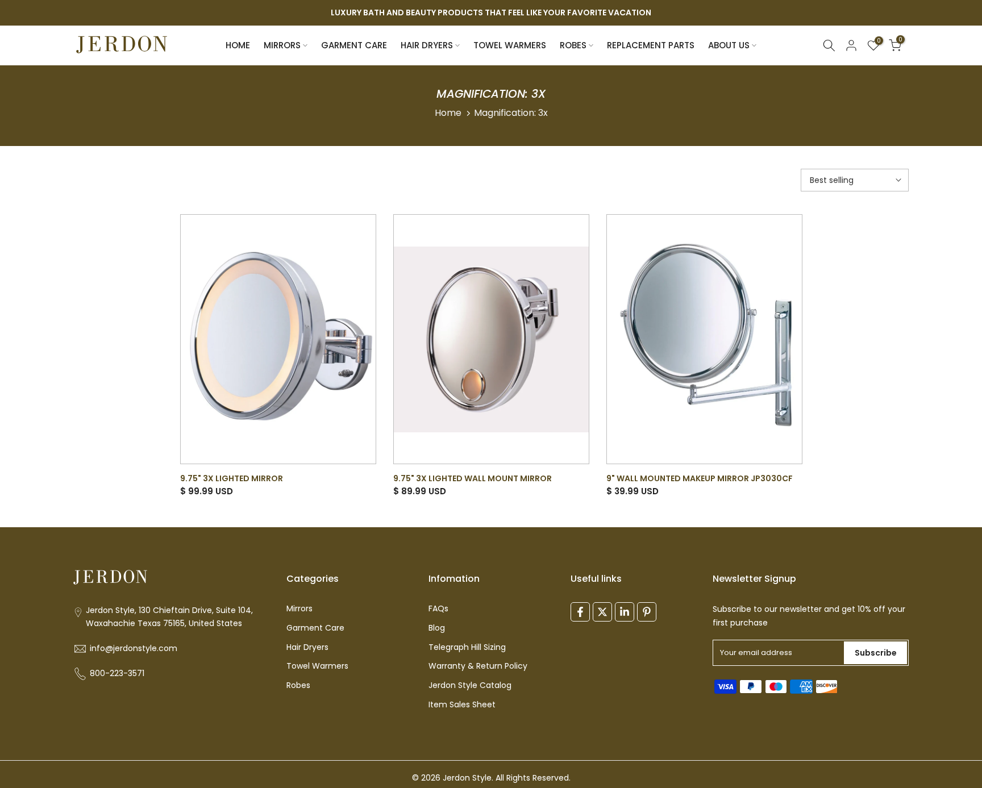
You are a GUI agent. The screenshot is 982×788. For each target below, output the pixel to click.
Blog (436, 628)
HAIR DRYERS (427, 45)
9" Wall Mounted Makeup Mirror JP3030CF (699, 478)
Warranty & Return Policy (477, 666)
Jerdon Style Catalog (469, 685)
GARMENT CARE (354, 45)
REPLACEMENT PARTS (650, 45)
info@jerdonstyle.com (133, 648)
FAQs (438, 608)
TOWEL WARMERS (509, 45)
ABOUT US (729, 45)
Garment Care (315, 628)
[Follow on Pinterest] (646, 612)
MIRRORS (282, 45)
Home (448, 112)
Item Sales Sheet (462, 704)
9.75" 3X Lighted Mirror (231, 478)
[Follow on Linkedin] (624, 612)
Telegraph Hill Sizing (467, 647)
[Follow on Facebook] (580, 612)
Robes (298, 685)
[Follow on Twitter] (602, 612)
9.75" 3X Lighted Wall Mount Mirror (472, 478)
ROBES (573, 45)
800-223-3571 (117, 673)
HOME (238, 45)
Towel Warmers (317, 666)
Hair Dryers (307, 647)
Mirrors (299, 608)
